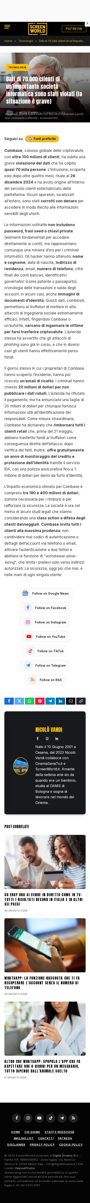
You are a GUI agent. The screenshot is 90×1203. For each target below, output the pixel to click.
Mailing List (24, 1138)
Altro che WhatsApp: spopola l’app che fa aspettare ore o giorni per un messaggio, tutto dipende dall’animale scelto (42, 1066)
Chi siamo (32, 1132)
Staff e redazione (59, 1132)
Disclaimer (16, 1144)
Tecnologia (17, 67)
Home (15, 1132)
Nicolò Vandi (48, 730)
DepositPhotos (25, 1168)
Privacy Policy (42, 1144)
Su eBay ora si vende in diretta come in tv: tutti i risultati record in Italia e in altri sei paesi (43, 899)
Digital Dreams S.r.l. (66, 1155)
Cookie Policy (71, 1144)
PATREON (74, 29)
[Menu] (7, 27)
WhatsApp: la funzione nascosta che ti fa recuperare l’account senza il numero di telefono (42, 982)
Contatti (46, 1138)
